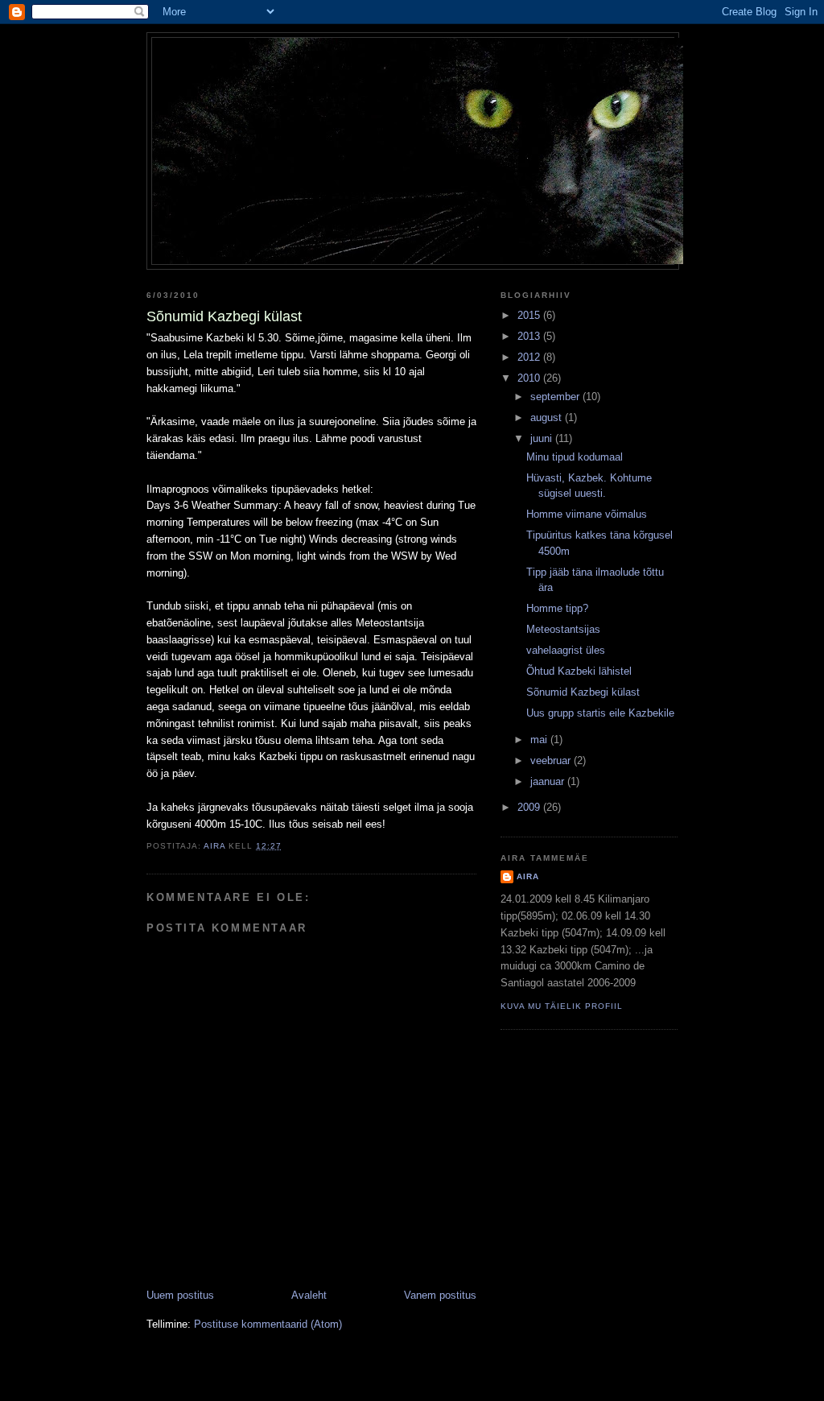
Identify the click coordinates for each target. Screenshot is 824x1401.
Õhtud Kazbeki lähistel (579, 671)
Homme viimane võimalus (586, 514)
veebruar (552, 760)
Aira (528, 876)
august (547, 417)
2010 (530, 378)
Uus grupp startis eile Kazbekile (600, 713)
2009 (530, 807)
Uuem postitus (180, 1295)
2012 (530, 357)
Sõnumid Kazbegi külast (583, 692)
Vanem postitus (440, 1295)
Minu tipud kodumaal (574, 457)
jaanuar (548, 781)
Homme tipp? (557, 608)
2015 (530, 315)
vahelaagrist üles (565, 650)
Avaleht (309, 1295)
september (556, 397)
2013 (530, 336)
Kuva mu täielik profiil (562, 1006)
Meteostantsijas (563, 629)
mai (540, 740)
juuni (542, 438)
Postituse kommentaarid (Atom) (268, 1324)
